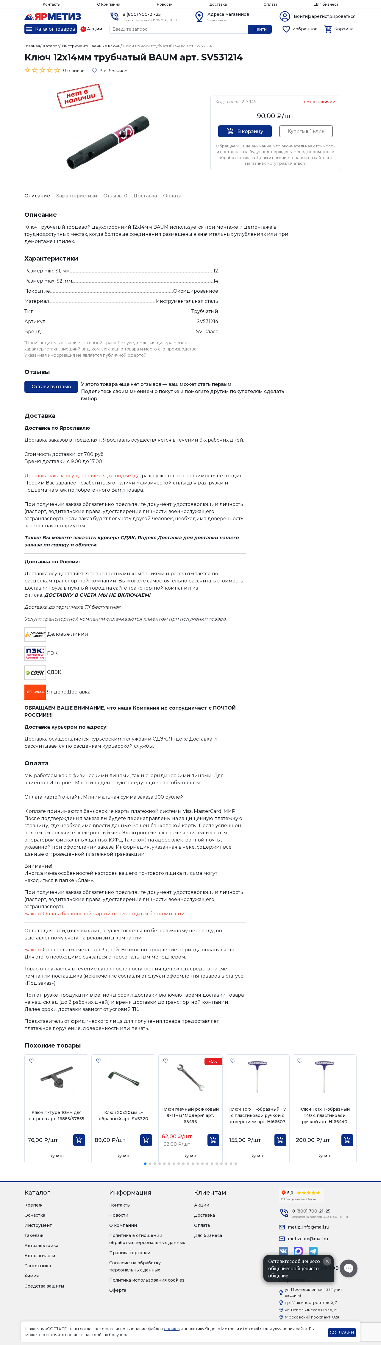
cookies (171, 1328)
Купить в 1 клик (306, 131)
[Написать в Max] (298, 1251)
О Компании (108, 4)
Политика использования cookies (147, 1280)
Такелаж (33, 1235)
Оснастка (34, 1215)
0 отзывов (74, 70)
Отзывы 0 (115, 196)
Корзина (344, 29)
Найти (260, 29)
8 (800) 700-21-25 (142, 14)
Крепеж (33, 1205)
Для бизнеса (326, 4)
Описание (37, 196)
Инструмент (38, 1225)
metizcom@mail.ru (308, 1238)
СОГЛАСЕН (342, 1332)
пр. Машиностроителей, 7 (311, 1302)
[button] (145, 1163)
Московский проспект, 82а (312, 1317)
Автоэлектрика (41, 1245)
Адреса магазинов (228, 14)
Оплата (270, 4)
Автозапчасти (39, 1255)
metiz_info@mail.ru (308, 1227)
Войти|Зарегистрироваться (324, 16)
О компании (123, 1225)
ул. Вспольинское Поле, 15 (311, 1309)
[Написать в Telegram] (313, 1251)
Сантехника (37, 1265)
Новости (165, 4)
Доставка (218, 4)
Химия (31, 1276)
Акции (201, 1205)
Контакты (51, 4)
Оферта (117, 1290)
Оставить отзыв (51, 386)
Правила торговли (129, 1252)
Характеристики (76, 196)
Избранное (305, 29)
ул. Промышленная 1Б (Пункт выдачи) (313, 1292)
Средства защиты (44, 1286)
